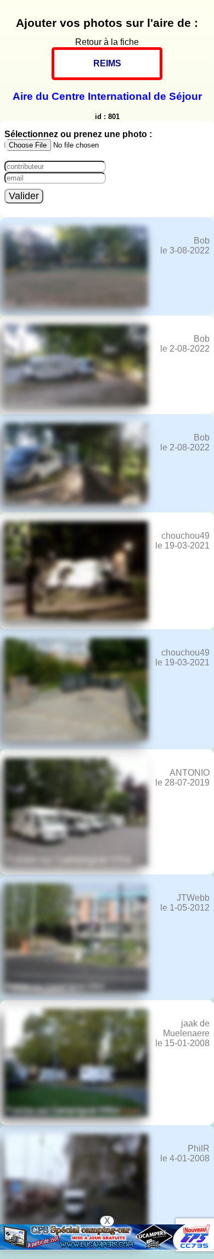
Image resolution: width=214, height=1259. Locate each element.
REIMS (107, 63)
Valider (24, 195)
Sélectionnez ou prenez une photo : (78, 134)
